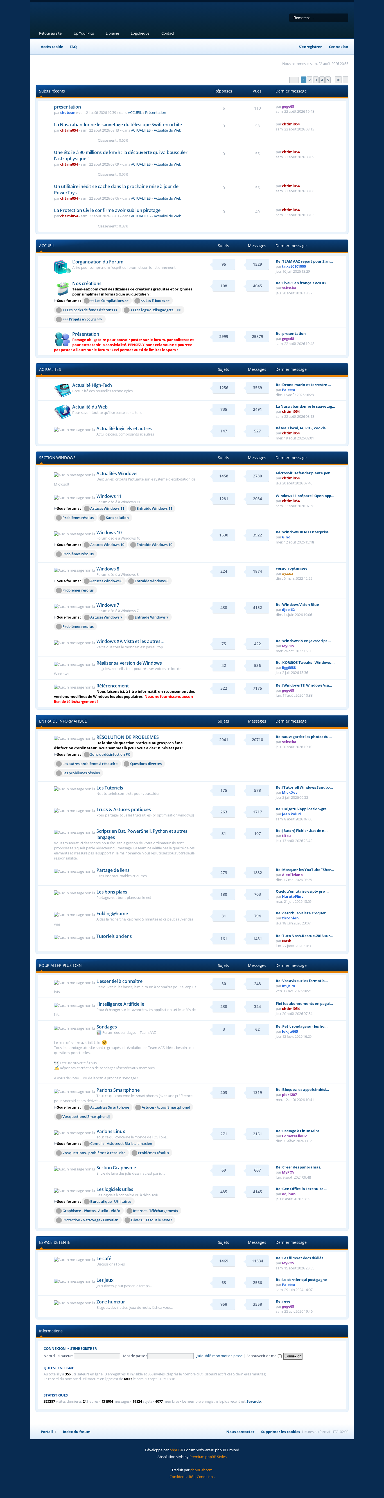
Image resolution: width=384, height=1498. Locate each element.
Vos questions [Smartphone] (86, 1116)
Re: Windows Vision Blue (297, 604)
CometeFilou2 (294, 1135)
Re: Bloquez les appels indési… (302, 1089)
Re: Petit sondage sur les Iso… (301, 1026)
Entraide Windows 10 (154, 544)
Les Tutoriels (109, 788)
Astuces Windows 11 (107, 508)
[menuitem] (71, 47)
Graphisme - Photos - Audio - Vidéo (91, 1210)
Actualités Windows (116, 473)
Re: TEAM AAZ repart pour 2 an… (304, 261)
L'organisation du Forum (97, 262)
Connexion (55, 1348)
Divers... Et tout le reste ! (151, 1219)
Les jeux (104, 1280)
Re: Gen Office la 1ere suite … (301, 1188)
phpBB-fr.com (201, 1469)
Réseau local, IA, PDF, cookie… (302, 427)
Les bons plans (111, 892)
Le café (103, 1258)
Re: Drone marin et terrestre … (303, 384)
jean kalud (291, 813)
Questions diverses (146, 763)
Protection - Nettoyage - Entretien (90, 1219)
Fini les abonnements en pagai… (304, 1003)
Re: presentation (291, 333)
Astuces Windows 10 (107, 544)
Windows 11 (109, 496)
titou (286, 835)
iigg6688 (288, 667)
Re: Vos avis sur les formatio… (302, 980)
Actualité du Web (167, 130)
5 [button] (328, 79)
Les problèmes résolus (81, 772)
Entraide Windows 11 (154, 508)
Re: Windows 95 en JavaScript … (303, 640)
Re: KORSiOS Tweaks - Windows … (305, 662)
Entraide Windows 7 (151, 617)
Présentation (155, 112)
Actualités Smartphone (109, 1107)
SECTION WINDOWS (57, 457)
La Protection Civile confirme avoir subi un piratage (107, 210)
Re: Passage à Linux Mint (297, 1130)
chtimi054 (69, 130)
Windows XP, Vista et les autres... (130, 641)
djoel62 (288, 609)
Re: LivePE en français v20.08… (302, 282)
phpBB (175, 1449)
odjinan (289, 1193)
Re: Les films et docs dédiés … (301, 1257)
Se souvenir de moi (262, 1355)
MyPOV (288, 645)
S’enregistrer (83, 1348)
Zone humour (110, 1302)
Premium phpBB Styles (208, 1456)
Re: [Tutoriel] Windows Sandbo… (304, 787)
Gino (286, 537)
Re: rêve (283, 1301)
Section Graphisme (116, 1168)
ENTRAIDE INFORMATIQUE (63, 721)
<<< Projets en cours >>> (82, 319)
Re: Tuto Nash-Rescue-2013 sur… (304, 935)
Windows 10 (109, 532)
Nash (286, 940)
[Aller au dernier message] (296, 106)
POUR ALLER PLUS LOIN (60, 965)
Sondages (106, 1027)
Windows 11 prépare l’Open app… (305, 495)
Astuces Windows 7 (106, 617)
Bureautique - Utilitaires (110, 1201)
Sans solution (117, 517)
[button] (294, 80)
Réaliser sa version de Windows (129, 663)
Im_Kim (288, 985)
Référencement (112, 686)
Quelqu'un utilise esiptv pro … (302, 891)
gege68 (288, 106)
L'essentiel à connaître (119, 981)
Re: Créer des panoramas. (298, 1167)
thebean (68, 112)
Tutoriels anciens (114, 936)
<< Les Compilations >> (109, 300)
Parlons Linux (110, 1131)
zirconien (290, 918)
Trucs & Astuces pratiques (123, 809)
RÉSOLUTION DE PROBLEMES (127, 737)
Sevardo (254, 1401)
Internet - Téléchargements (155, 1210)
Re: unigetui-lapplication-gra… (303, 808)
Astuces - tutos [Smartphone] (166, 1107)
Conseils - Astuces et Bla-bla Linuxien (121, 1143)
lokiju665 (290, 1031)
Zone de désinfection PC (110, 754)
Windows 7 (107, 605)
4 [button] (322, 79)
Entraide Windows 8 (151, 580)
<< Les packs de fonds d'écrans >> (90, 309)
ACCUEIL (135, 112)
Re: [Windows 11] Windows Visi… (304, 685)
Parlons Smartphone (117, 1090)
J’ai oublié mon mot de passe (219, 1355)
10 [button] (338, 79)
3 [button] (316, 79)
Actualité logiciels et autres (124, 428)
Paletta (288, 389)
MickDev (289, 792)
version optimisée (292, 568)
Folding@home (112, 913)
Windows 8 (107, 569)
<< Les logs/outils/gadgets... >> (155, 309)
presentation (67, 107)
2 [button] (310, 79)
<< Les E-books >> (155, 300)
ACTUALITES (141, 130)
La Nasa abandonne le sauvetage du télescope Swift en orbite (118, 124)
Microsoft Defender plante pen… (305, 472)
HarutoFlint (292, 896)
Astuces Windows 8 (106, 580)
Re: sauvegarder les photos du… (304, 736)
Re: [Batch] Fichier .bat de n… (301, 830)
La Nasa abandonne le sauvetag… (305, 406)
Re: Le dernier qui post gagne (301, 1279)
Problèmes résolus (78, 517)
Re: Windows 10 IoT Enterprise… (304, 531)
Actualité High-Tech (92, 385)
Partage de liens (113, 870)
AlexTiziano (292, 874)
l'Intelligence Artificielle (120, 1004)
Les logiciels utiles (114, 1189)
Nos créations (86, 283)
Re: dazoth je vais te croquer (301, 912)
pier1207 (289, 1094)
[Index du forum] (107, 15)
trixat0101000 (294, 266)
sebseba (289, 287)
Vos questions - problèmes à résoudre (93, 1152)
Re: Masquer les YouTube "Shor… (305, 869)
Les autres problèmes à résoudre (90, 763)
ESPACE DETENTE (54, 1242)
